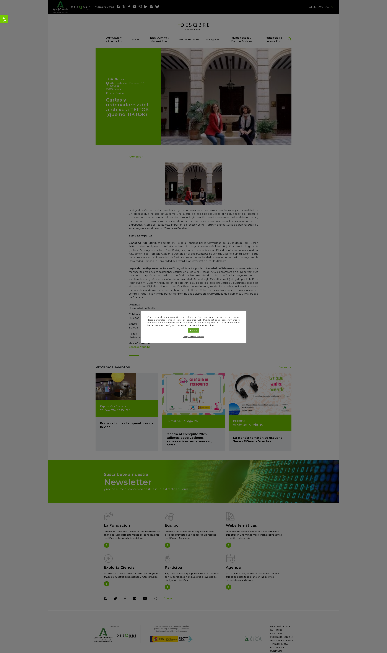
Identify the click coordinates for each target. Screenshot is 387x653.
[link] (4, 19)
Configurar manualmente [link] (193, 337)
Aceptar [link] (194, 330)
